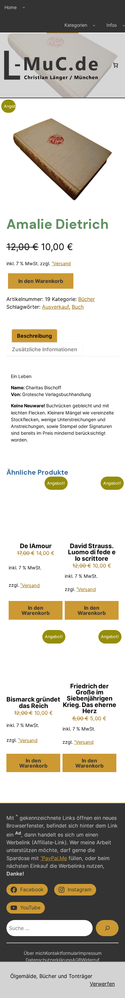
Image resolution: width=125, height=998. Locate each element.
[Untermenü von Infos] (123, 25)
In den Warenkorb (40, 281)
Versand (62, 263)
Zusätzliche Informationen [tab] (44, 349)
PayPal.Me (54, 858)
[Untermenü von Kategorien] (94, 25)
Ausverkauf (55, 307)
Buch (78, 307)
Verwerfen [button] (102, 984)
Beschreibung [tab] (34, 336)
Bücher (86, 299)
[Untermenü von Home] (23, 7)
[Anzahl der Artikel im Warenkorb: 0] (115, 65)
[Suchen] (107, 928)
